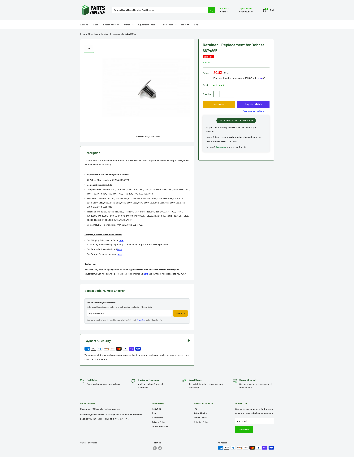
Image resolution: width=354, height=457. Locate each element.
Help (183, 24)
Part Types (168, 24)
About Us (156, 408)
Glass (95, 24)
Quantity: (207, 94)
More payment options (253, 110)
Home (82, 34)
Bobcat (206, 62)
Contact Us (157, 417)
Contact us (140, 320)
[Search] (211, 10)
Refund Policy (200, 413)
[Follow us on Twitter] (160, 448)
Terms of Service (160, 426)
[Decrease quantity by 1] (216, 94)
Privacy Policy (158, 422)
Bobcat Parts (109, 24)
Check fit (180, 313)
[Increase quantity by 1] (231, 94)
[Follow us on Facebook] (155, 448)
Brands (126, 24)
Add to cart (218, 104)
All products (93, 34)
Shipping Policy (201, 422)
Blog (196, 24)
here (121, 240)
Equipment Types (146, 24)
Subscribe (244, 429)
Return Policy (200, 417)
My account (245, 11)
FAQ (195, 408)
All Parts (84, 24)
